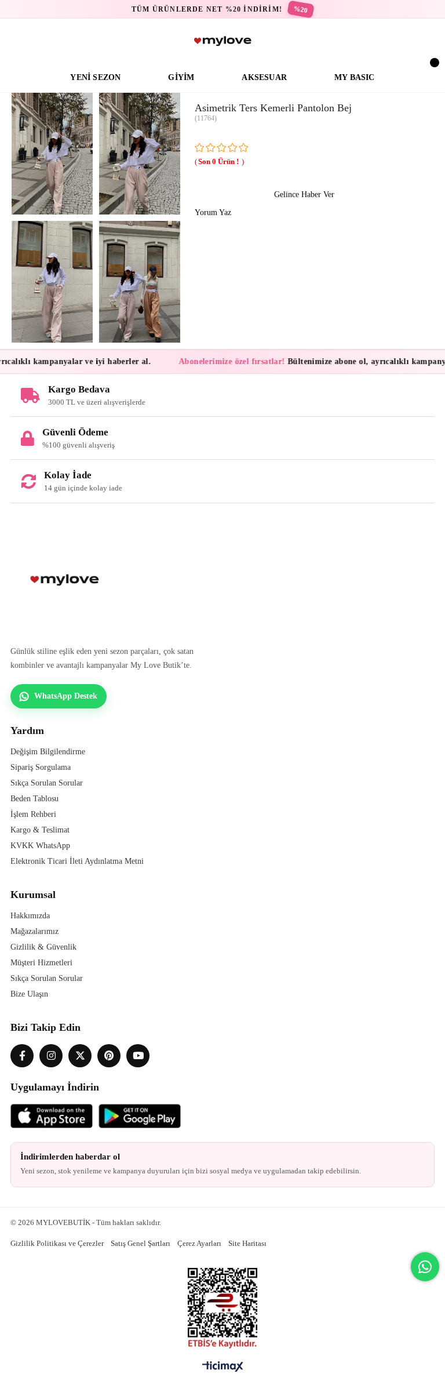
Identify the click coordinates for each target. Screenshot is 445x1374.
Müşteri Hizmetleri (41, 962)
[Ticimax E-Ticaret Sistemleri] (222, 1369)
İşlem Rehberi (33, 814)
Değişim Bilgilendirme (47, 751)
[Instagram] (51, 1055)
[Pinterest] (109, 1055)
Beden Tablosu (34, 798)
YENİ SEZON (95, 77)
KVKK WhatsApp (40, 845)
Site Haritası (247, 1243)
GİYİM (181, 77)
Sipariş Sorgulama (40, 767)
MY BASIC (354, 77)
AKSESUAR (264, 77)
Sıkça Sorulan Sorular (46, 783)
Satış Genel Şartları (140, 1243)
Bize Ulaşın (29, 994)
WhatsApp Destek (65, 696)
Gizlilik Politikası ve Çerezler (57, 1243)
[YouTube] (137, 1055)
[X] (80, 1055)
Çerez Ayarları (199, 1243)
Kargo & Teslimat (40, 830)
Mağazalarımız (34, 931)
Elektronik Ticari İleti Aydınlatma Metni (77, 861)
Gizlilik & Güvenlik (43, 947)
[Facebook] (22, 1055)
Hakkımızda (30, 915)
